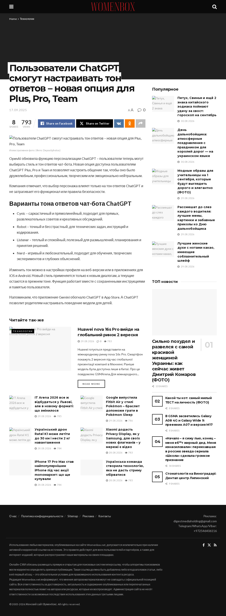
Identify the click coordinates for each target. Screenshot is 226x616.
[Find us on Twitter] (209, 545)
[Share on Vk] (119, 123)
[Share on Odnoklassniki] (130, 123)
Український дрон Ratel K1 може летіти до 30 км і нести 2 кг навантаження (52, 435)
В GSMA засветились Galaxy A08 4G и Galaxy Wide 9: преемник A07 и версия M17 (189, 420)
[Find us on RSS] (215, 545)
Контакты (104, 516)
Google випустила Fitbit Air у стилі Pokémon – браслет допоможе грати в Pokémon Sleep (123, 406)
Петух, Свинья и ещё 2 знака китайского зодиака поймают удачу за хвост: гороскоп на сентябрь (197, 106)
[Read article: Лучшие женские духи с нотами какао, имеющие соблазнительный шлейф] (163, 249)
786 (130, 420)
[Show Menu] (11, 6)
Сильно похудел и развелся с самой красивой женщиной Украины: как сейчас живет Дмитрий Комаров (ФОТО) (174, 361)
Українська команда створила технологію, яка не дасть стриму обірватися (125, 468)
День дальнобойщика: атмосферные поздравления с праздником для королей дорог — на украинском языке (195, 143)
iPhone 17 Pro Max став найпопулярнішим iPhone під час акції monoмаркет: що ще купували (54, 470)
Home (13, 19)
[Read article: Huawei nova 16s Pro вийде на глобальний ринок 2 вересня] (40, 349)
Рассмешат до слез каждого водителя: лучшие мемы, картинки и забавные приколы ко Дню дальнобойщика (196, 218)
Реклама (88, 516)
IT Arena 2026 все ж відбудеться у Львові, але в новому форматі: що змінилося (54, 404)
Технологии (27, 19)
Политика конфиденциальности (42, 516)
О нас (13, 516)
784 (59, 448)
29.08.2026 (87, 341)
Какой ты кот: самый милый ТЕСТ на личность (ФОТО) (188, 400)
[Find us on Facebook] (204, 545)
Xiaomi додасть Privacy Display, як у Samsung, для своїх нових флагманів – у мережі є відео (123, 438)
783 (109, 341)
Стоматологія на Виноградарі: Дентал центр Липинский (190, 476)
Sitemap (73, 516)
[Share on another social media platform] (140, 123)
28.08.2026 (44, 448)
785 (59, 416)
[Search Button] (214, 6)
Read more (94, 383)
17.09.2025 (18, 110)
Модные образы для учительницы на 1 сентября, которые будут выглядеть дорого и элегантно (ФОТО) (195, 181)
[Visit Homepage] (113, 6)
